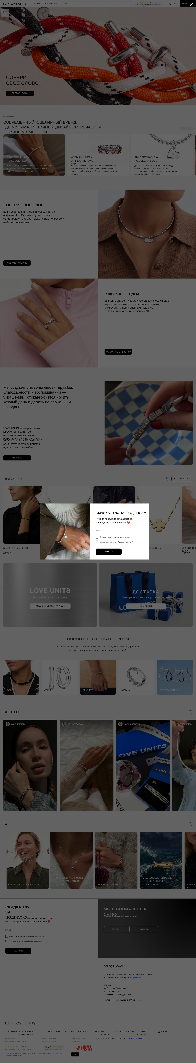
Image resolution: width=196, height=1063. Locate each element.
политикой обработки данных (120, 542)
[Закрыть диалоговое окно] (192, 4)
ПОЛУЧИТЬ (108, 552)
